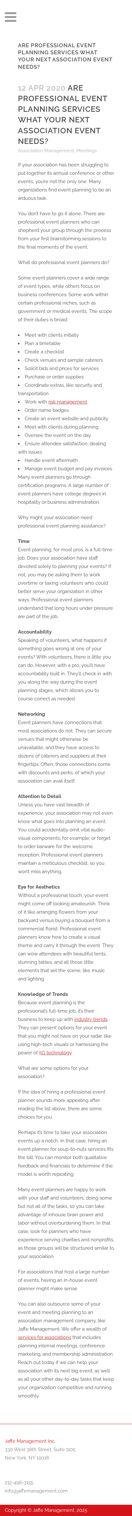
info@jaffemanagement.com (36, 1491)
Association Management (46, 151)
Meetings (86, 151)
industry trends (90, 1019)
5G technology (55, 1053)
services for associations (44, 1337)
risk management (67, 402)
